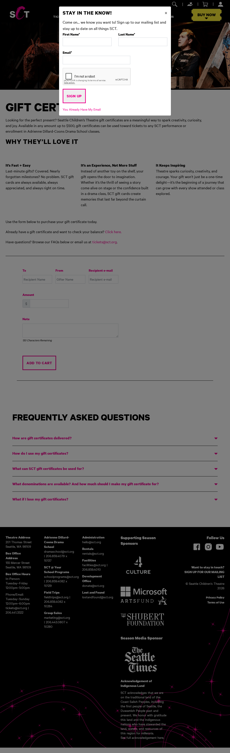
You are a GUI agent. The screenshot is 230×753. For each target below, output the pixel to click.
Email (67, 52)
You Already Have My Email (82, 109)
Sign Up (74, 96)
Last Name (126, 34)
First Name (71, 34)
